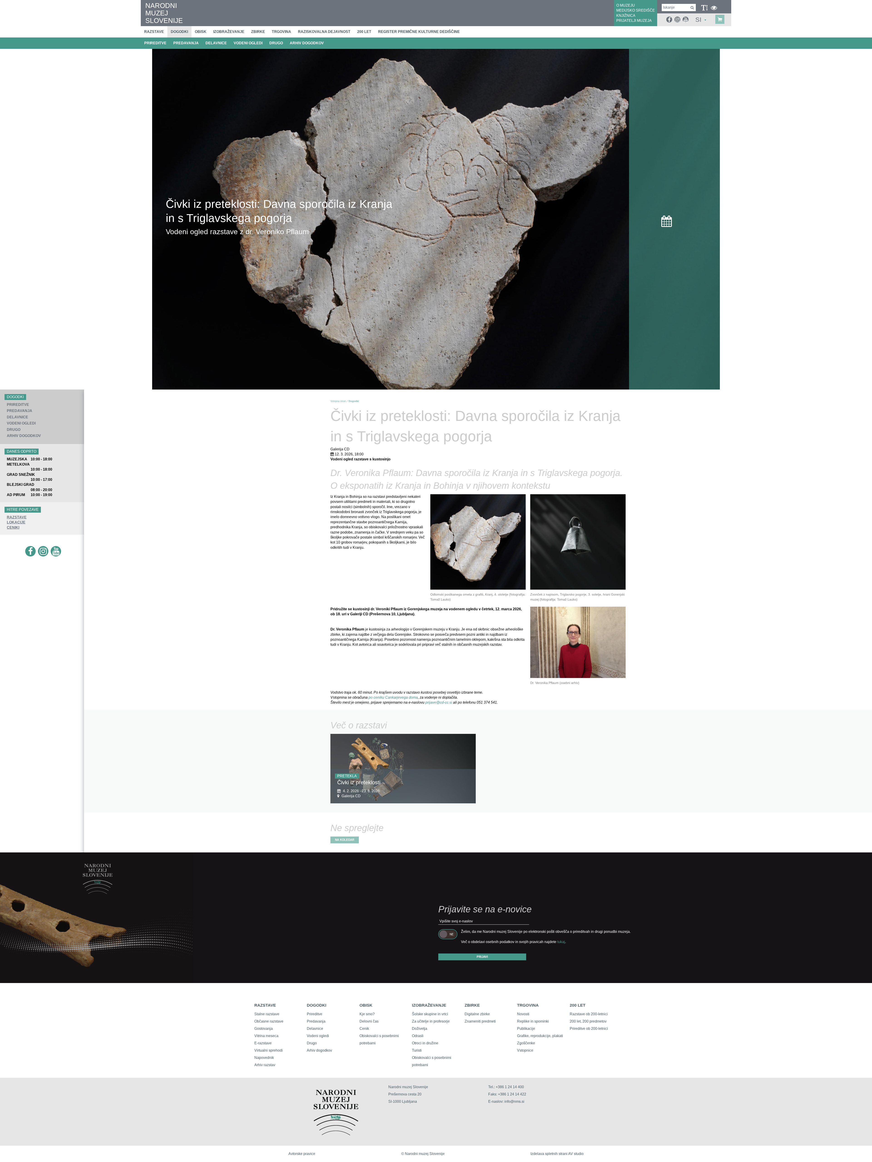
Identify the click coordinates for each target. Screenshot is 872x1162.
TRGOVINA (528, 1005)
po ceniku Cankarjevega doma (393, 697)
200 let (364, 32)
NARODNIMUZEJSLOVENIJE (164, 13)
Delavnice (315, 1028)
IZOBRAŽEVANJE (429, 1005)
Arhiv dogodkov (307, 43)
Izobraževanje (228, 32)
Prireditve (314, 1014)
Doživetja (419, 1028)
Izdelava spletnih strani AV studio (557, 1154)
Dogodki (179, 32)
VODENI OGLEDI (248, 43)
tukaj (561, 942)
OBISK (365, 1005)
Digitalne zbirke (477, 1014)
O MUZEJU (625, 5)
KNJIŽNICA (625, 15)
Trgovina (281, 32)
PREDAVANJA (186, 43)
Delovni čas (369, 1021)
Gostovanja (263, 1028)
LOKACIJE (16, 522)
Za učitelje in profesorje (431, 1021)
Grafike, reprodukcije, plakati (540, 1036)
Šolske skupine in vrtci (430, 1014)
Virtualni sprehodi (268, 1050)
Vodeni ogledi (318, 1036)
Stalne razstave (266, 1014)
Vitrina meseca (266, 1036)
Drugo (312, 1043)
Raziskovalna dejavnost (324, 32)
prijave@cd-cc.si (438, 702)
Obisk (200, 32)
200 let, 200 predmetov (588, 1021)
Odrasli (418, 1036)
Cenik (364, 1028)
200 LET (577, 1005)
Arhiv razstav (264, 1065)
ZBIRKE (472, 1005)
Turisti (417, 1050)
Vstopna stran (338, 401)
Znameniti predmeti (480, 1021)
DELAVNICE (216, 43)
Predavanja (316, 1021)
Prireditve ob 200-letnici (589, 1028)
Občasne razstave (268, 1021)
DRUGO (276, 43)
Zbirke (258, 32)
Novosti (523, 1014)
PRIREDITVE (155, 43)
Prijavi (482, 956)
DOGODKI (316, 1005)
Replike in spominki (533, 1021)
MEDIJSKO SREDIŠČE (635, 10)
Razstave (154, 32)
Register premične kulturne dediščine (419, 32)
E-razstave (263, 1043)
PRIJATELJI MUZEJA (634, 20)
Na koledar (344, 840)
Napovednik (264, 1058)
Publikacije (526, 1028)
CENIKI (13, 527)
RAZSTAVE (17, 517)
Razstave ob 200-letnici (589, 1014)
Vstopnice (525, 1050)
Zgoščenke (526, 1043)
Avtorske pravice (301, 1154)
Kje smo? (367, 1014)
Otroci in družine (425, 1043)
